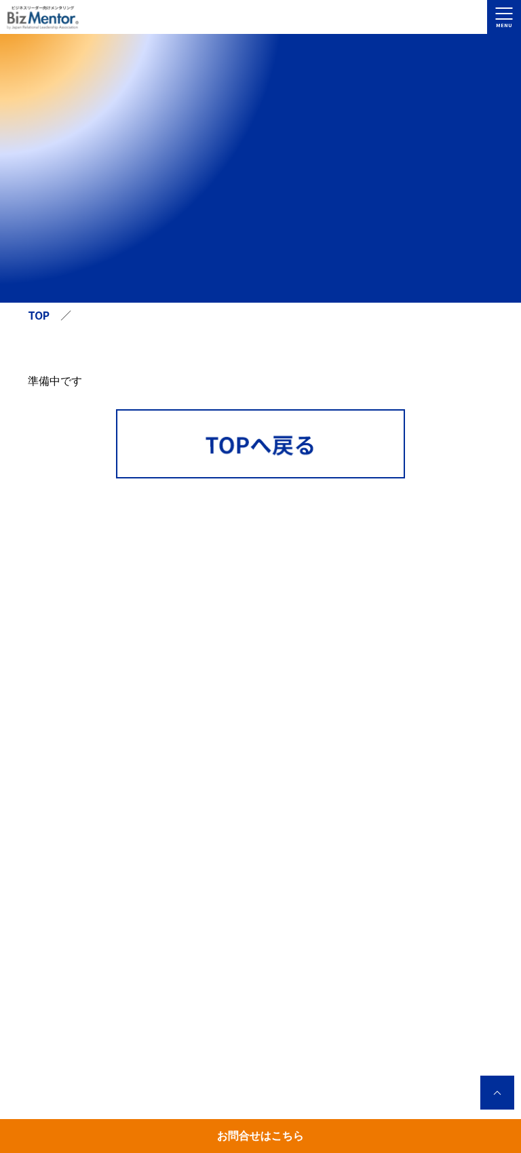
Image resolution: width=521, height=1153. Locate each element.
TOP (39, 314)
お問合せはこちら (260, 1135)
